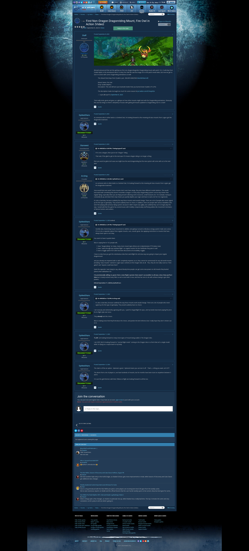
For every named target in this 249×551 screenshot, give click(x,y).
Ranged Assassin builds (144, 523)
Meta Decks (110, 522)
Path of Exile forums (80, 527)
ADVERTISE (93, 541)
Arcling (84, 176)
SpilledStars (84, 115)
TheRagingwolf (117, 148)
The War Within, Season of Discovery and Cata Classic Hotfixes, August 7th (102, 473)
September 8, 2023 (117, 95)
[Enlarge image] (133, 51)
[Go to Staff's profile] (77, 20)
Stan (83, 487)
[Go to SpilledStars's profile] (84, 126)
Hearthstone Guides (112, 527)
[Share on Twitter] (75, 430)
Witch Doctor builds (128, 529)
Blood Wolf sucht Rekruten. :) (88, 448)
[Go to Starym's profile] (77, 477)
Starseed (84, 145)
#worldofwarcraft (142, 78)
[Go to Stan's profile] (77, 488)
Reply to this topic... (93, 409)
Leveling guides (95, 529)
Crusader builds (127, 522)
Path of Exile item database (82, 525)
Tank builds (141, 520)
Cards (108, 531)
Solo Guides (110, 529)
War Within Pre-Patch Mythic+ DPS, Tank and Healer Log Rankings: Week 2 (102, 495)
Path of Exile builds (80, 522)
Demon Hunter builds (128, 523)
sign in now (119, 400)
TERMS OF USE (117, 541)
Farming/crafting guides (129, 533)
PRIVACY (107, 541)
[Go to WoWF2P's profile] (77, 465)
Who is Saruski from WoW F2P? (89, 460)
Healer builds (142, 527)
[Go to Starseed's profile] (84, 156)
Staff (84, 35)
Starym (84, 475)
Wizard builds (126, 531)
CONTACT (84, 541)
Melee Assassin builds (144, 525)
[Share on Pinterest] (81, 430)
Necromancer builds (128, 527)
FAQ (101, 541)
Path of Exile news (80, 523)
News (97, 14)
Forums (83, 14)
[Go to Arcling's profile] (84, 188)
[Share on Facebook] (78, 430)
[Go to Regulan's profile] (77, 452)
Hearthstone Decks (112, 520)
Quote (100, 107)
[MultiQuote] (95, 107)
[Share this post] (172, 34)
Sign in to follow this (165, 21)
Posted (101, 34)
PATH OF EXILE (79, 516)
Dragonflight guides (96, 525)
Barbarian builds (127, 520)
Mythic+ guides (95, 522)
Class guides (94, 520)
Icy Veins (91, 14)
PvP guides (94, 523)
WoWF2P (84, 462)
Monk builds (126, 525)
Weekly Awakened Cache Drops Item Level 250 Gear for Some (98, 485)
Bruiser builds (142, 522)
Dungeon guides (158, 522)
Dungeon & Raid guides (97, 527)
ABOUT (77, 541)
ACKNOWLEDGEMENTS (130, 541)
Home (76, 14)
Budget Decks (110, 523)
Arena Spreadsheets (112, 525)
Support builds (142, 529)
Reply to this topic (123, 28)
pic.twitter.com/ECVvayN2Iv (146, 91)
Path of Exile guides (80, 520)
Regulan (84, 450)
